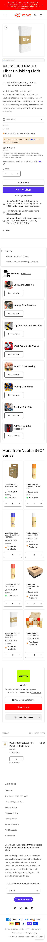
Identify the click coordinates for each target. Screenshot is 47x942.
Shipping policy (31, 933)
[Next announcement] (42, 5)
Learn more (13, 293)
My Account (10, 836)
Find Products (11, 830)
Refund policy (25, 929)
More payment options (23, 196)
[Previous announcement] (4, 5)
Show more (36, 692)
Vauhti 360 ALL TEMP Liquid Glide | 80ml (33, 486)
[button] (5, 15)
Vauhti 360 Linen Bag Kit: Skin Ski (32, 634)
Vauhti (23, 685)
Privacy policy (37, 929)
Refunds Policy (14, 213)
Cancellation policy (33, 937)
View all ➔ (26, 273)
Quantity (6, 169)
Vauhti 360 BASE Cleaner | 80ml (32, 534)
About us (9, 790)
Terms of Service (12, 824)
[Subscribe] (37, 891)
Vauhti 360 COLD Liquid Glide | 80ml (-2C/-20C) (12, 535)
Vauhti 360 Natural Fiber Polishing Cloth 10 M (12, 635)
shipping (19, 153)
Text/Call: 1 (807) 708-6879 (16, 796)
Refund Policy (11, 807)
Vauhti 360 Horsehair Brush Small (32, 586)
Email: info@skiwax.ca (14, 802)
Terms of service (18, 933)
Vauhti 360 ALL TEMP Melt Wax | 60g (11, 486)
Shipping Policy (22, 223)
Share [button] (8, 230)
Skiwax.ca (14, 929)
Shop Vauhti (23, 707)
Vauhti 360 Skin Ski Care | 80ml (12, 585)
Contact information (17, 937)
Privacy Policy (11, 819)
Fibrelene (31, 139)
